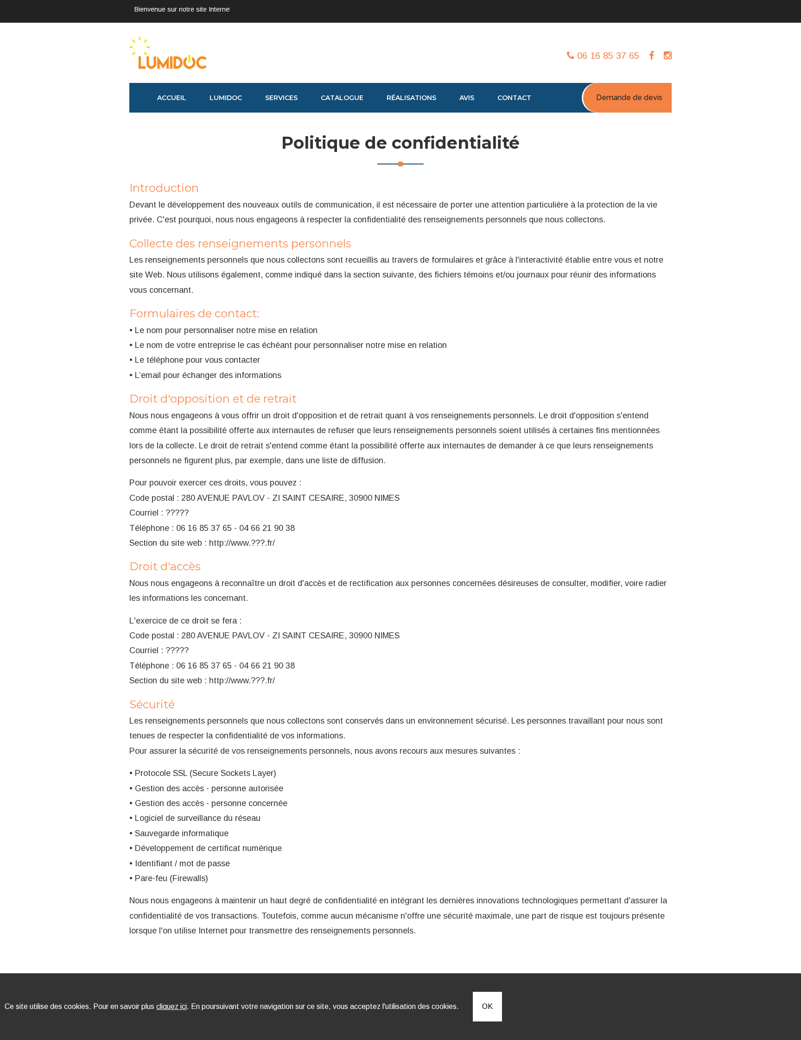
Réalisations (411, 98)
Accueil (171, 98)
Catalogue (342, 98)
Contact (514, 98)
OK (487, 1006)
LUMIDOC (226, 98)
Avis (466, 98)
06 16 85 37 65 (606, 55)
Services (281, 98)
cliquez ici (171, 1006)
